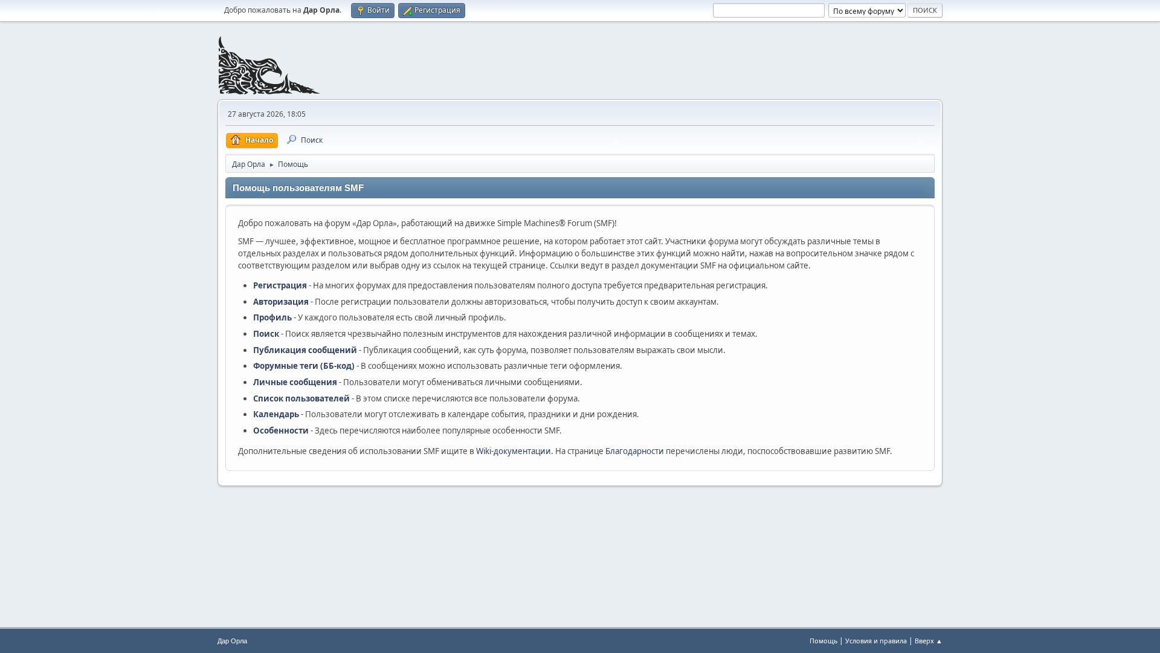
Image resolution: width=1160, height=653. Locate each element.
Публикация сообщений (305, 350)
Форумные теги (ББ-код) (304, 365)
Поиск (266, 333)
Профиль (272, 317)
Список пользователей (301, 398)
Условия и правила (876, 640)
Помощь (823, 640)
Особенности (281, 430)
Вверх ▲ (928, 640)
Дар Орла (232, 641)
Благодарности (634, 451)
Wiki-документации (513, 451)
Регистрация (280, 285)
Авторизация (281, 301)
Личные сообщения (295, 382)
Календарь (276, 414)
